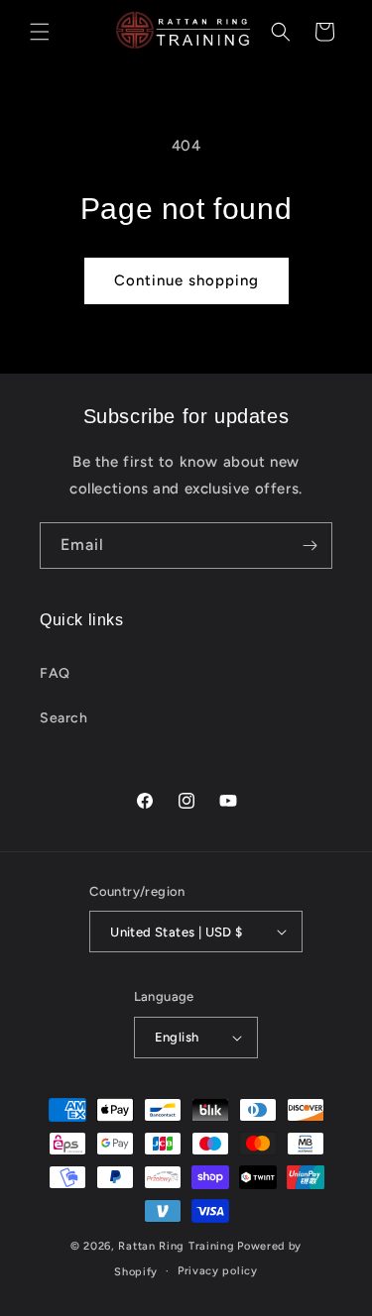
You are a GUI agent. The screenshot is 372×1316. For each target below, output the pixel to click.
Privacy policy (218, 1270)
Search (64, 718)
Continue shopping (186, 280)
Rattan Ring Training (176, 1246)
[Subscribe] (309, 545)
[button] (40, 32)
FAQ (55, 673)
